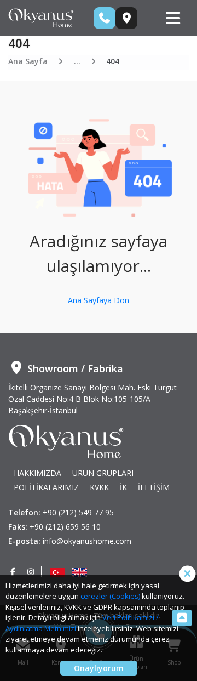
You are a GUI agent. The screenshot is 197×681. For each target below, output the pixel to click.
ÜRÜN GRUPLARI (103, 473)
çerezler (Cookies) (110, 596)
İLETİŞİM (154, 487)
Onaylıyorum (99, 668)
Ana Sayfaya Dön (98, 300)
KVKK (99, 487)
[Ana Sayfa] (41, 17)
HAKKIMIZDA (37, 473)
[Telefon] (104, 18)
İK (123, 487)
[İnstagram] (31, 571)
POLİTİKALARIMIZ (46, 487)
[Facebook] (13, 571)
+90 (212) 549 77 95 (78, 512)
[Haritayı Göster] (126, 18)
